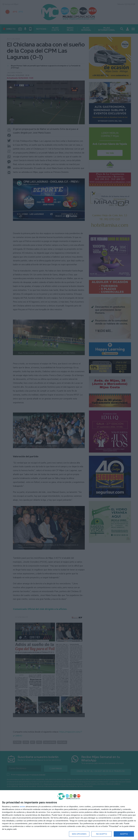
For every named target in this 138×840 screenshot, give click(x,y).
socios (22, 806)
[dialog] (69, 815)
